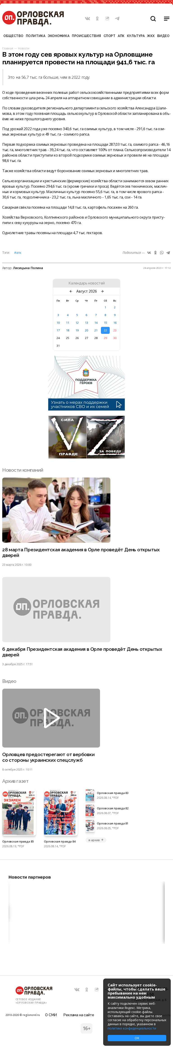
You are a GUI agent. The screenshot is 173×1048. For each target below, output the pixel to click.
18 (67, 330)
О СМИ (51, 1015)
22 (105, 330)
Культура (136, 36)
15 (105, 323)
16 (114, 323)
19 (77, 330)
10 (58, 323)
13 (86, 323)
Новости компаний (22, 470)
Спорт (110, 36)
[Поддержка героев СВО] (86, 409)
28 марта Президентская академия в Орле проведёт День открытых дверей (81, 552)
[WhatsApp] (161, 252)
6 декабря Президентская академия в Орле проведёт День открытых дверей (82, 652)
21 (96, 330)
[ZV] (86, 457)
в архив (94, 840)
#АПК (17, 252)
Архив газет (15, 781)
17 (58, 330)
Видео (163, 36)
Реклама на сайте (78, 1015)
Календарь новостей (86, 283)
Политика (35, 36)
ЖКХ (151, 36)
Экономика (58, 36)
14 (96, 323)
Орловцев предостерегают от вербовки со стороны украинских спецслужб (48, 757)
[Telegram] (168, 252)
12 (77, 323)
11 (67, 323)
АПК (121, 36)
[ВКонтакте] (149, 252)
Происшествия (86, 36)
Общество (13, 36)
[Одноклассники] (155, 252)
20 (86, 330)
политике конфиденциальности (132, 1028)
